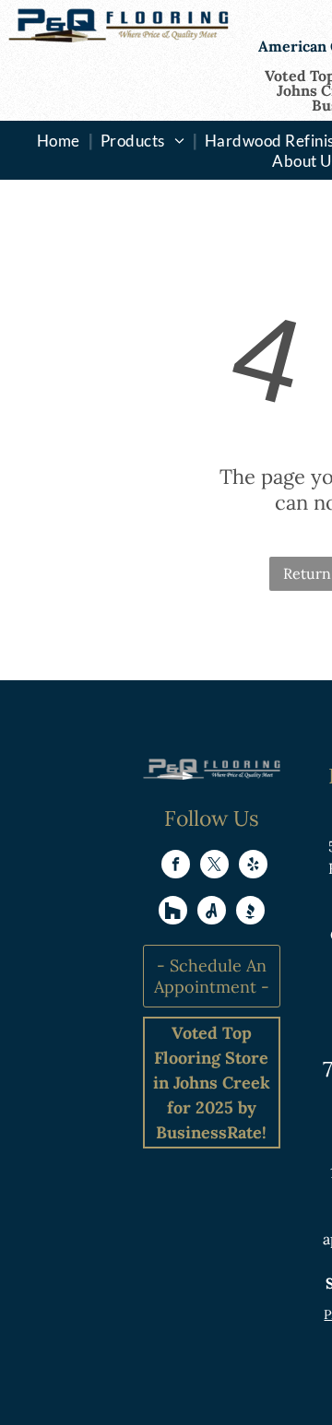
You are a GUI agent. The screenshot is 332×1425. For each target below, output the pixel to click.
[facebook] (175, 866)
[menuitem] (60, 140)
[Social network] (173, 912)
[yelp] (253, 866)
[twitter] (214, 866)
